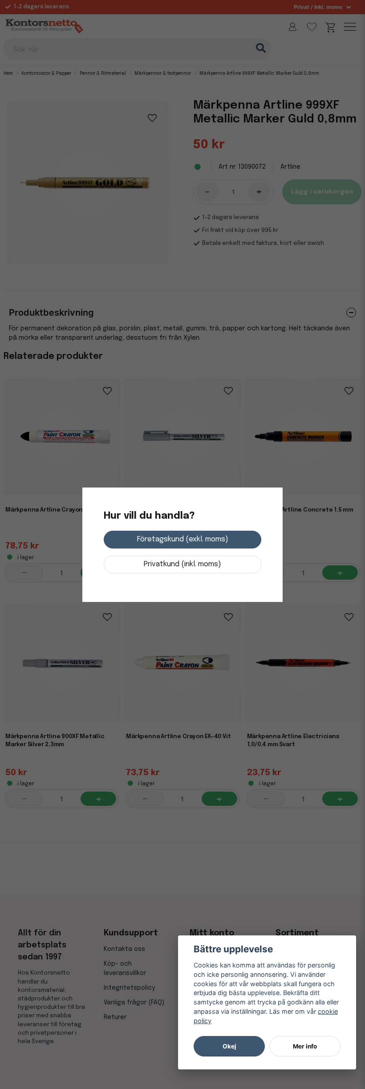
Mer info (305, 1046)
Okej (229, 1046)
